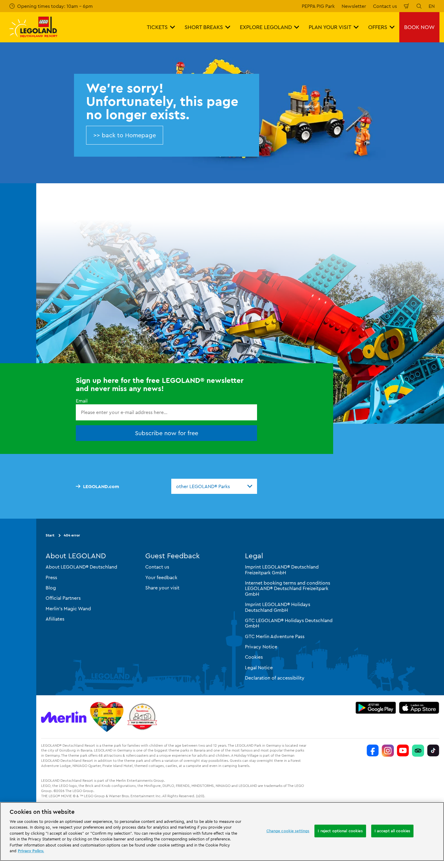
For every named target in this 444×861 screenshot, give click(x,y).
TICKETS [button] (157, 27)
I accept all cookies (392, 830)
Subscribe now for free (166, 433)
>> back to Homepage (124, 135)
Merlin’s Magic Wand (68, 608)
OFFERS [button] (377, 27)
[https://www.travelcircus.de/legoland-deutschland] (142, 717)
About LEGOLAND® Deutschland (81, 567)
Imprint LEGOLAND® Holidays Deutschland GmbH (277, 607)
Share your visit (162, 588)
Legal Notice (259, 667)
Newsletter (354, 6)
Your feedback (161, 577)
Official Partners (63, 598)
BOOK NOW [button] (419, 27)
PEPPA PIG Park (318, 6)
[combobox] (214, 486)
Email (82, 401)
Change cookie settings (288, 830)
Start (50, 535)
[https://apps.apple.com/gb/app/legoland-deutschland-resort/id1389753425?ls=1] (419, 708)
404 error (72, 535)
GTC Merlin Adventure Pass (274, 636)
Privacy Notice (261, 647)
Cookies (254, 657)
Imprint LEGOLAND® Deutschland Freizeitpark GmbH (282, 569)
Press (51, 577)
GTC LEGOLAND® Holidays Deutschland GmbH (289, 623)
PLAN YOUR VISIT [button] (330, 27)
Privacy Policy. (31, 850)
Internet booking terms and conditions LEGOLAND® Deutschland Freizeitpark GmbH (287, 588)
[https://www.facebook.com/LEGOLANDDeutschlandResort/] (373, 751)
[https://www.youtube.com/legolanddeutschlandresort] (403, 751)
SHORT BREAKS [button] (204, 27)
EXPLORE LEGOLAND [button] (266, 27)
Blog (51, 588)
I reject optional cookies (340, 830)
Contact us (385, 6)
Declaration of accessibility (274, 678)
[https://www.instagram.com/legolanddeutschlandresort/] (388, 751)
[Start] (106, 717)
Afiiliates (55, 619)
